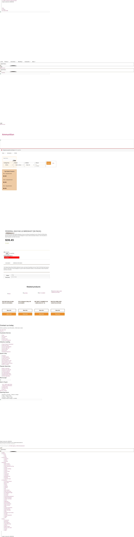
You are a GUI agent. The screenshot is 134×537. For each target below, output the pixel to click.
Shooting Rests (7, 508)
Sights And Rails (7, 510)
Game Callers (6, 490)
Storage (5, 513)
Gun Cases (6, 493)
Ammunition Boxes (8, 481)
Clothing (6, 487)
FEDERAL (7, 254)
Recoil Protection (7, 503)
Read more (25, 314)
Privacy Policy (3, 443)
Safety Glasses (7, 505)
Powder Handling (7, 468)
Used (5, 456)
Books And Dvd (7, 465)
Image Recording (7, 523)
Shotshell (6, 461)
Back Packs (6, 482)
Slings (5, 511)
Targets (5, 516)
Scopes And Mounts (8, 507)
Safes (5, 506)
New (5, 454)
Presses (5, 470)
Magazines (6, 501)
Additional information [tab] (17, 263)
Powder (5, 467)
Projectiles (6, 475)
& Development (21, 445)
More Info (9, 310)
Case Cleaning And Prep (9, 466)
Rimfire (5, 460)
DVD (5, 488)
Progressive (6, 473)
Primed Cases (7, 471)
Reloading (20, 61)
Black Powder (7, 463)
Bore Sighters (7, 522)
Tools (5, 517)
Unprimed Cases (7, 478)
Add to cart (9, 245)
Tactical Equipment (8, 515)
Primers (5, 472)
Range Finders (7, 526)
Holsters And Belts (8, 498)
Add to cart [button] (9, 314)
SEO (17, 445)
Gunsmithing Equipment (9, 496)
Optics (33, 61)
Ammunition (13, 61)
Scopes (5, 528)
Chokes (5, 485)
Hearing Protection (8, 497)
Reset (53, 163)
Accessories (27, 61)
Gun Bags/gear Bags (8, 492)
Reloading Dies (7, 476)
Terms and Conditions (10, 443)
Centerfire (6, 458)
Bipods (5, 483)
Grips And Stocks (7, 491)
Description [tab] (7, 263)
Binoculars (6, 521)
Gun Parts (6, 495)
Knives (5, 500)
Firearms (6, 61)
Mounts (5, 525)
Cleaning (6, 486)
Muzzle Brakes (7, 502)
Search (48, 163)
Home (2, 61)
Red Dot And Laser (8, 527)
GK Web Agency (12, 445)
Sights (5, 530)
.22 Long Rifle (11, 253)
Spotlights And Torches (8, 512)
